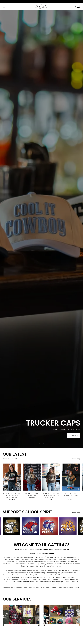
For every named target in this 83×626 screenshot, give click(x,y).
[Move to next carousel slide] (47, 443)
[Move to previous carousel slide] (35, 443)
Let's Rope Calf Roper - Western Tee (71, 495)
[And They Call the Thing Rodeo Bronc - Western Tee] (51, 477)
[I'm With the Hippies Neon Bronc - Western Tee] (12, 477)
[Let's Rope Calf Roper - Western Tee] (71, 477)
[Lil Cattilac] (41, 6)
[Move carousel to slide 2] (41, 443)
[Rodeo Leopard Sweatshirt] (32, 477)
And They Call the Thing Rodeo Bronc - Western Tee (51, 495)
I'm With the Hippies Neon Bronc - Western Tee (11, 495)
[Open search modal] (75, 6)
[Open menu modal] (4, 6)
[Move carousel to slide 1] (39, 443)
